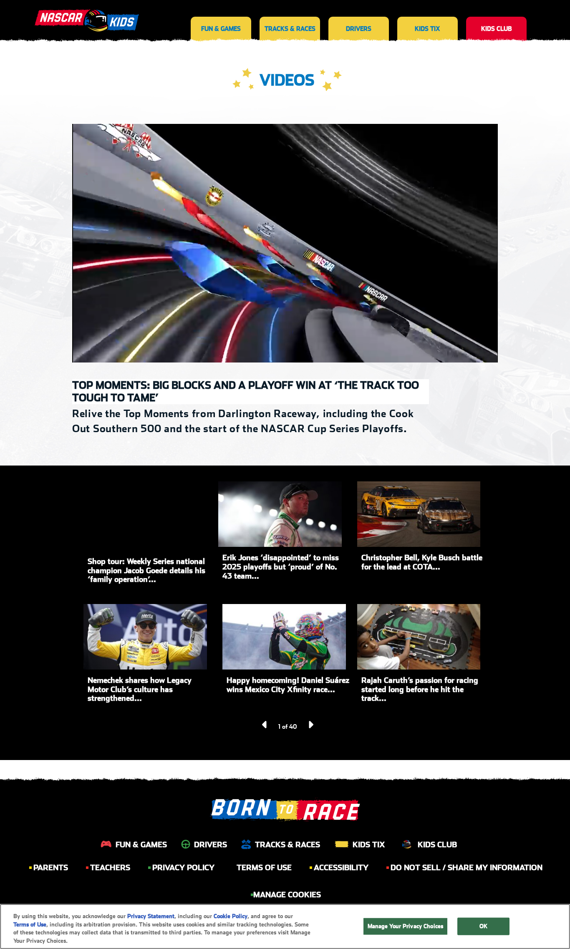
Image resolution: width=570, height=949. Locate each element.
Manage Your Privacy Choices (406, 926)
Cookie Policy (230, 916)
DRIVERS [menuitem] (210, 844)
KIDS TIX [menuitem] (369, 844)
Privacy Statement (150, 916)
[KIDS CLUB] (496, 12)
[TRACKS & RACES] (290, 12)
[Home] (87, 16)
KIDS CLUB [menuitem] (437, 844)
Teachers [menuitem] (110, 867)
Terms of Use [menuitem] (264, 867)
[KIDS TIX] (427, 12)
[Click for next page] (310, 724)
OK (483, 926)
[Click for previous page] (265, 724)
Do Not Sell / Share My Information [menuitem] (466, 867)
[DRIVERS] (358, 12)
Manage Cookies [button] (287, 894)
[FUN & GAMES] (221, 12)
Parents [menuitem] (50, 867)
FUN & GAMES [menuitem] (141, 844)
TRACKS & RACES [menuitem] (287, 844)
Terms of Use (29, 924)
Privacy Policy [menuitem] (183, 867)
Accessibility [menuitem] (341, 867)
